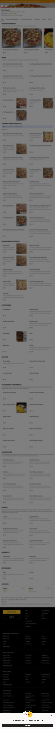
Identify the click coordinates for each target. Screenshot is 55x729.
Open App (28, 725)
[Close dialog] (51, 715)
